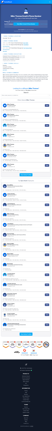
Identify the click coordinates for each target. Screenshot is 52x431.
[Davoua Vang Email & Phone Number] (5, 235)
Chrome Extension (26, 378)
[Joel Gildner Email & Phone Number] (5, 225)
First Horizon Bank (27, 48)
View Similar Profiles (26, 174)
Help (26, 392)
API (26, 383)
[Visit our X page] (32, 426)
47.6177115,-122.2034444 (26, 368)
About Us (26, 418)
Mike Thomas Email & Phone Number (26, 16)
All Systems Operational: (25, 370)
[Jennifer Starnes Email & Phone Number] (5, 285)
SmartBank (25, 44)
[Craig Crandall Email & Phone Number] (5, 315)
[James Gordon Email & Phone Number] (5, 195)
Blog (26, 421)
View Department (6, 46)
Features (26, 407)
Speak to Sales (26, 412)
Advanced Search (26, 376)
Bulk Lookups (26, 381)
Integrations (26, 385)
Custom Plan (26, 410)
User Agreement (26, 396)
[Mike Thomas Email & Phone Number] (26, 9)
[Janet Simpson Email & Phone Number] (5, 205)
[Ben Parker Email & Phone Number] (5, 265)
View (47, 105)
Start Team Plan (26, 408)
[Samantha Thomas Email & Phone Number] (5, 295)
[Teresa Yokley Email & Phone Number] (5, 305)
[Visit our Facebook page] (31, 426)
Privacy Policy (26, 398)
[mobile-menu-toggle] (50, 2)
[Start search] (49, 95)
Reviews (26, 394)
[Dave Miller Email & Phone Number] (5, 186)
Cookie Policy (26, 399)
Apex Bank (34, 18)
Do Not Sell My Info (26, 401)
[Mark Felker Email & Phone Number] (5, 255)
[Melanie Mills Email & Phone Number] (5, 245)
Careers (26, 419)
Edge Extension (26, 379)
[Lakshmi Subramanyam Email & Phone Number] (5, 325)
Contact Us (26, 423)
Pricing (25, 390)
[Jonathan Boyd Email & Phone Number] (5, 275)
